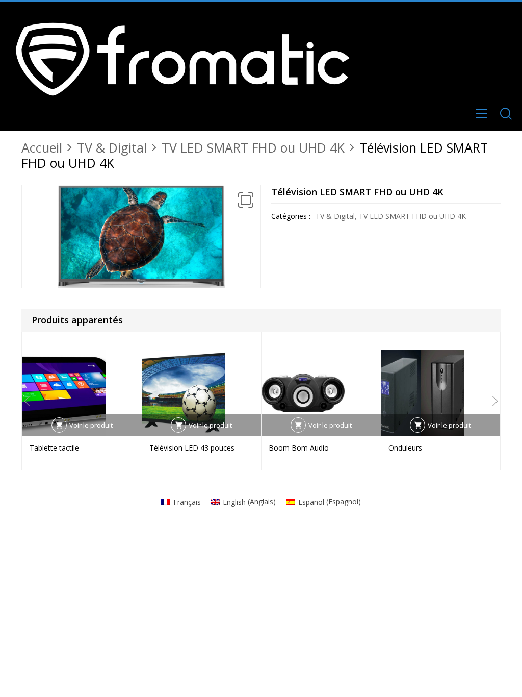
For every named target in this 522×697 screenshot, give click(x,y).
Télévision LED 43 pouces (191, 448)
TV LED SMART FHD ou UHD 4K (253, 147)
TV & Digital (112, 147)
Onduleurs (405, 448)
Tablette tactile (54, 448)
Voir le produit (91, 425)
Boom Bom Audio (299, 448)
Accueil (41, 147)
